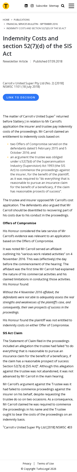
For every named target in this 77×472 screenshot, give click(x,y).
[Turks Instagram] (32, 6)
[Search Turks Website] (63, 6)
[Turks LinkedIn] (26, 6)
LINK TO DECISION (21, 97)
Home (6, 19)
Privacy (27, 463)
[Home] (6, 6)
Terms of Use (45, 463)
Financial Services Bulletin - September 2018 (32, 24)
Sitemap (54, 5)
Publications (22, 19)
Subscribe (41, 5)
